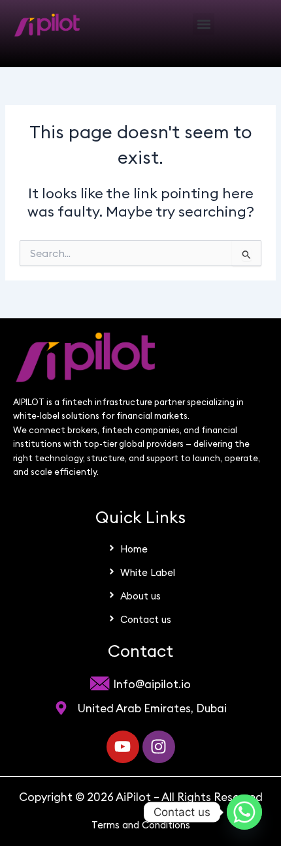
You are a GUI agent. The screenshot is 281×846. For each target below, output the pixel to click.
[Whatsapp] (244, 812)
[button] (203, 24)
